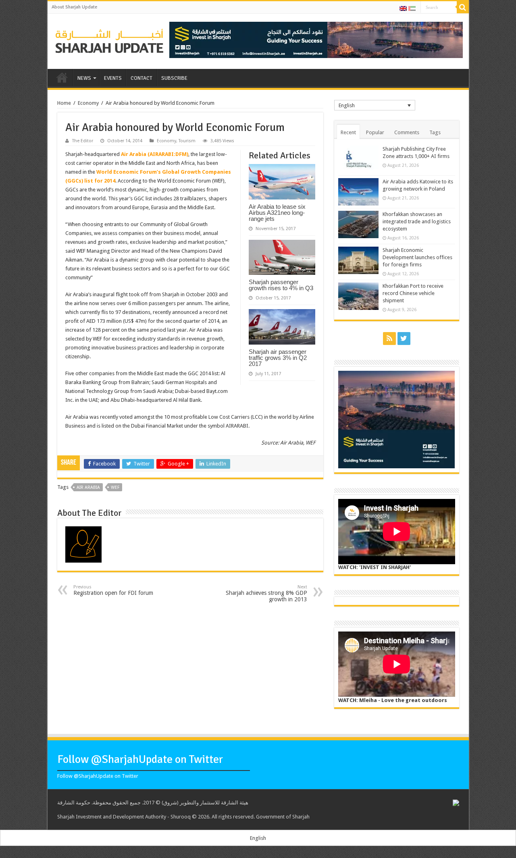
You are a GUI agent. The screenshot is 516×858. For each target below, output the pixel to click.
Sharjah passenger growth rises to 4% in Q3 (281, 284)
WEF (115, 487)
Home (64, 103)
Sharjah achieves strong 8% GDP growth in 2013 (266, 593)
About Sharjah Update (74, 7)
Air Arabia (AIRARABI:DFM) (154, 154)
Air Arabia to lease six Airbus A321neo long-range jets (277, 212)
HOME (62, 77)
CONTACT (141, 78)
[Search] (463, 7)
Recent (348, 132)
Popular (375, 132)
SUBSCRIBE (174, 78)
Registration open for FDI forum (113, 590)
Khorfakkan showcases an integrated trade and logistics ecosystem (417, 221)
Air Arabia (88, 487)
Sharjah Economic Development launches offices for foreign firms (417, 257)
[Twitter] (403, 338)
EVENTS (113, 78)
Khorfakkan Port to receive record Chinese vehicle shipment (413, 293)
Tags (435, 132)
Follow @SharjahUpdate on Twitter (140, 759)
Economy (88, 103)
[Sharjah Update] (110, 40)
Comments (406, 132)
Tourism (187, 140)
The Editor (82, 140)
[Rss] (389, 338)
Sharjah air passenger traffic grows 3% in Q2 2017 (278, 357)
